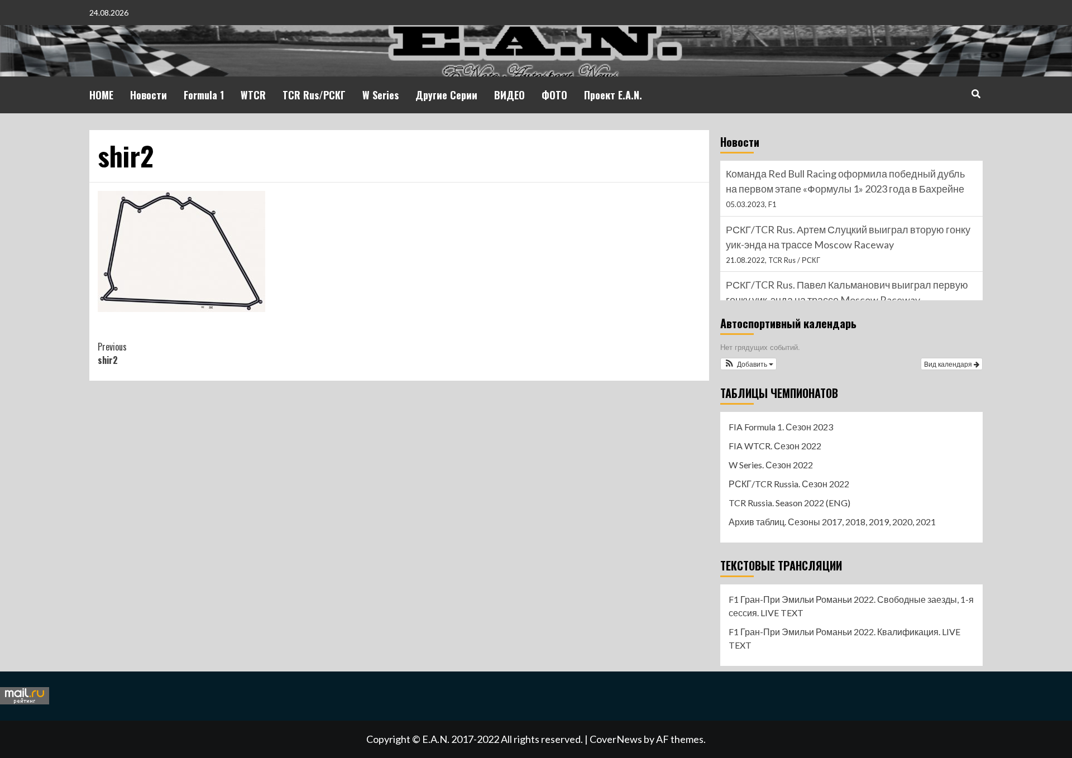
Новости (148, 95)
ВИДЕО (509, 95)
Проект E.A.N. (613, 95)
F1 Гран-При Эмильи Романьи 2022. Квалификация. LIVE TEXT (844, 638)
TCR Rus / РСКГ (794, 260)
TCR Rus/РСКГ (314, 95)
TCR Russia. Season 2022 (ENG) (789, 502)
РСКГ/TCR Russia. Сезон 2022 (789, 483)
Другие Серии (446, 95)
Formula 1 (204, 95)
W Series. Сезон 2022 (771, 464)
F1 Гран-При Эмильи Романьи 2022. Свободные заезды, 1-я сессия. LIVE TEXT (851, 606)
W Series (380, 95)
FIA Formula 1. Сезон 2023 (781, 426)
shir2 (112, 353)
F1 (772, 204)
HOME (101, 95)
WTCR (253, 95)
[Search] (976, 93)
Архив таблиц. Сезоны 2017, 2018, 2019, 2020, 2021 (832, 521)
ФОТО (554, 95)
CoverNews (616, 739)
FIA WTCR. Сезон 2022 (775, 445)
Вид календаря (949, 363)
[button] (748, 364)
